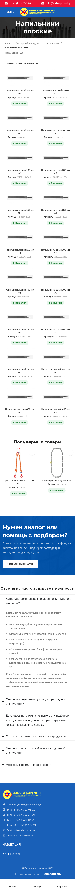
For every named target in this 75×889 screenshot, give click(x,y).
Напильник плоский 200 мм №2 (19, 172)
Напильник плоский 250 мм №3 (19, 251)
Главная (8, 43)
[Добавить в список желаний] (32, 452)
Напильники (53, 43)
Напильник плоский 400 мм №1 (55, 371)
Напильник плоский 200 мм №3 (55, 172)
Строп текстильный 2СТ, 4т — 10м (18, 482)
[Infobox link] (18, 3)
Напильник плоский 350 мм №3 (19, 371)
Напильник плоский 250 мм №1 (19, 212)
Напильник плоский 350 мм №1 (19, 331)
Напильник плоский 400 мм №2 (19, 411)
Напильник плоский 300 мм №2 (19, 291)
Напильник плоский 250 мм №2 (55, 212)
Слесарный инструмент (29, 43)
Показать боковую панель (22, 62)
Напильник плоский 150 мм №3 (20, 132)
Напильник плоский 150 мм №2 (55, 92)
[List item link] (37, 810)
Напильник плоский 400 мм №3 (55, 411)
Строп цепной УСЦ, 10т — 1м (56, 480)
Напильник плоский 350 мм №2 (55, 331)
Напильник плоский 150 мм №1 (20, 92)
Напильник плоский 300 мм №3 (55, 291)
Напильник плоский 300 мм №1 (55, 251)
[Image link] (22, 794)
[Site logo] (37, 11)
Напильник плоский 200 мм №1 (55, 132)
